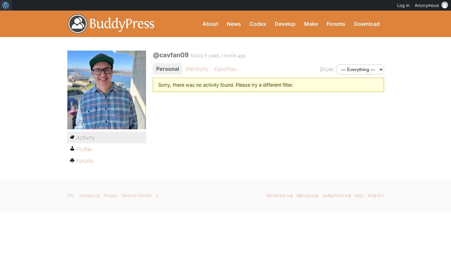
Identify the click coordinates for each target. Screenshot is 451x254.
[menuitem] (6, 5)
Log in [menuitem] (403, 5)
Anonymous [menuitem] (427, 5)
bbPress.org (307, 195)
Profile (84, 149)
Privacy (110, 195)
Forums (336, 24)
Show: (327, 69)
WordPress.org (279, 195)
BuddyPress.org (111, 24)
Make (311, 24)
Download (367, 24)
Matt (359, 195)
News (234, 24)
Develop (285, 24)
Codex (258, 24)
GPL (71, 195)
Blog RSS (376, 195)
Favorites (226, 68)
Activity (86, 137)
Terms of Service (136, 195)
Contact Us (89, 195)
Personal (167, 68)
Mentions (197, 68)
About (210, 24)
